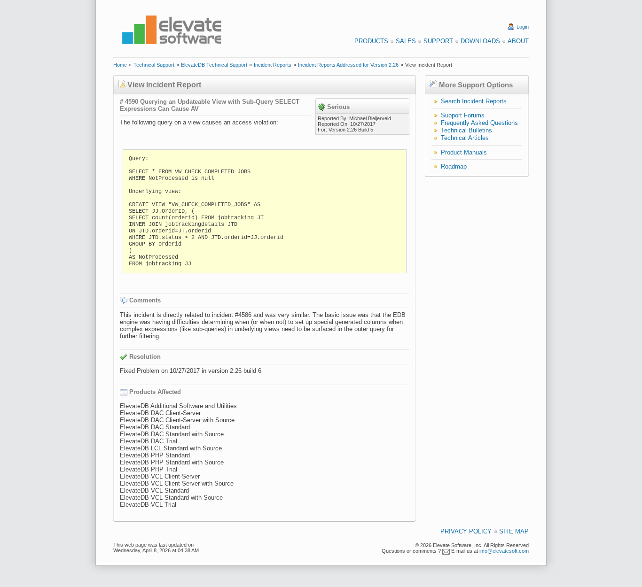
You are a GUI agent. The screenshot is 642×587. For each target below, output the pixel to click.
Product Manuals (464, 152)
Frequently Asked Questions (479, 122)
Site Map (514, 531)
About (518, 41)
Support (438, 41)
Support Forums (463, 115)
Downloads (480, 41)
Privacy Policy (466, 531)
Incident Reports (272, 65)
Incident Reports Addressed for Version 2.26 (348, 65)
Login (523, 27)
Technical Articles (465, 137)
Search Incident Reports (474, 101)
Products (371, 41)
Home (120, 65)
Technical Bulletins (466, 130)
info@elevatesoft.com (504, 551)
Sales (406, 41)
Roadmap (454, 166)
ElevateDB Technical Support (214, 65)
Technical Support (153, 65)
